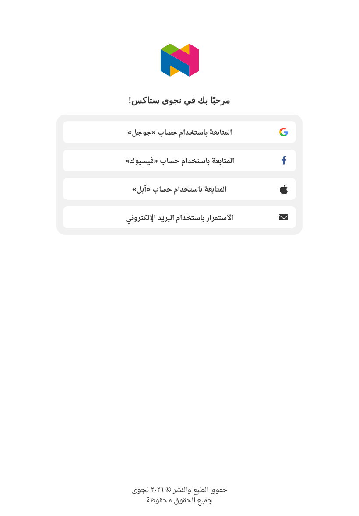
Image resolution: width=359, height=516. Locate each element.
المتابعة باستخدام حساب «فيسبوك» (179, 160)
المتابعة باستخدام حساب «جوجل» (179, 132)
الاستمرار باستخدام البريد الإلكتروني (179, 217)
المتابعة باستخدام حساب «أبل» (179, 189)
